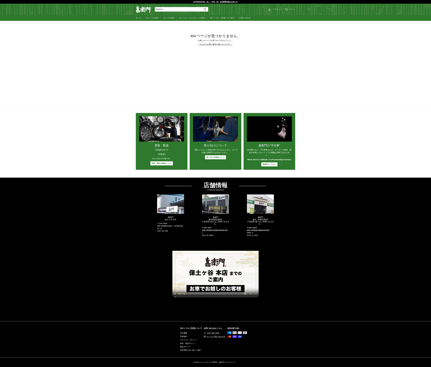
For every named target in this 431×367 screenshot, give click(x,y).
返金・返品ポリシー (188, 343)
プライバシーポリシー (188, 340)
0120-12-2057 (252, 235)
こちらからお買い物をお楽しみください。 (215, 44)
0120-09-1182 (162, 231)
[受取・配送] (161, 129)
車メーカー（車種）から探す (222, 18)
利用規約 (183, 336)
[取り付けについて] (215, 129)
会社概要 (183, 333)
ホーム (138, 18)
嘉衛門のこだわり (269, 164)
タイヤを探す (169, 18)
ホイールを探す (152, 18)
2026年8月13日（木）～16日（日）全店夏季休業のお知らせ (215, 2)
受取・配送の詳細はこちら (161, 163)
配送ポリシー (185, 346)
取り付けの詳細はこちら (215, 157)
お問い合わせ (245, 18)
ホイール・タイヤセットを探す (192, 18)
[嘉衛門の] (269, 129)
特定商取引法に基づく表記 (190, 350)
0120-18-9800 (207, 235)
